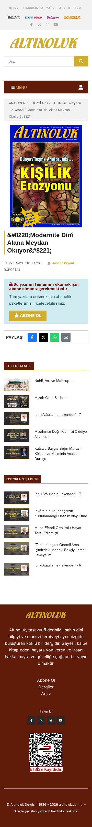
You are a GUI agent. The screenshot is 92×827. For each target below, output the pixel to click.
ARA (62, 8)
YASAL (51, 8)
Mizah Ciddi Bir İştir (50, 398)
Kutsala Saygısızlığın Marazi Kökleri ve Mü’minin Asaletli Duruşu (57, 453)
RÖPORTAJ (12, 270)
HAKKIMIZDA (33, 8)
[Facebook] (32, 24)
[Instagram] (48, 24)
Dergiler (46, 686)
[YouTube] (56, 24)
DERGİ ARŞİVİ (41, 103)
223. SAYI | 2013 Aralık (25, 263)
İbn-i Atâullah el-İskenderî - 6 (57, 565)
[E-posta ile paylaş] (66, 337)
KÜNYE (15, 8)
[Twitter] (41, 721)
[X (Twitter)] (40, 24)
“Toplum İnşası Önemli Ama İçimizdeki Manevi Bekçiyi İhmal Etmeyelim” (59, 550)
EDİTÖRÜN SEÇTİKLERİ (22, 479)
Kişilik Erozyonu (69, 103)
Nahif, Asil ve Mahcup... (53, 381)
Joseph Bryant (63, 263)
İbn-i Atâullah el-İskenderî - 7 (57, 414)
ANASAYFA (17, 103)
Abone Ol (30, 315)
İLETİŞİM (75, 8)
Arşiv (46, 693)
